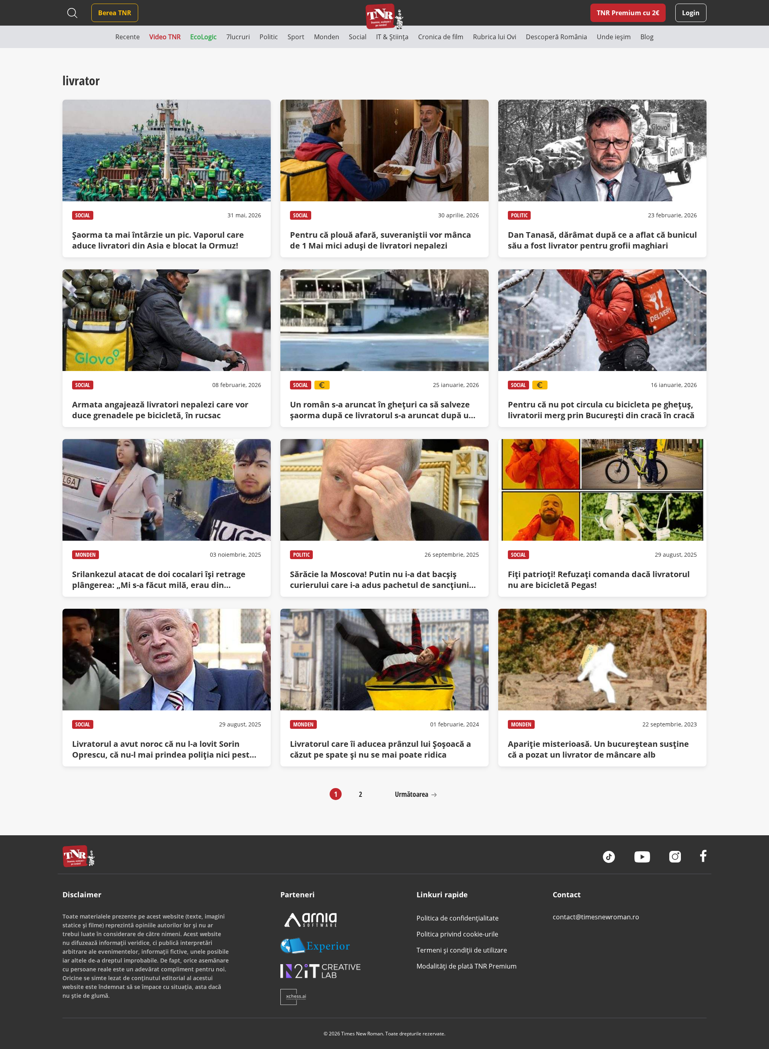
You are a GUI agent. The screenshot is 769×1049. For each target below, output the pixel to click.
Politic (519, 215)
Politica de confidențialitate (458, 918)
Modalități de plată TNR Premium (467, 966)
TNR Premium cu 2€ (628, 12)
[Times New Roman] (385, 16)
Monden (85, 554)
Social (82, 215)
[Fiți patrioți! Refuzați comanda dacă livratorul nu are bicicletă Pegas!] (602, 518)
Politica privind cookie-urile (457, 934)
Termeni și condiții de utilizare (462, 950)
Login (691, 12)
